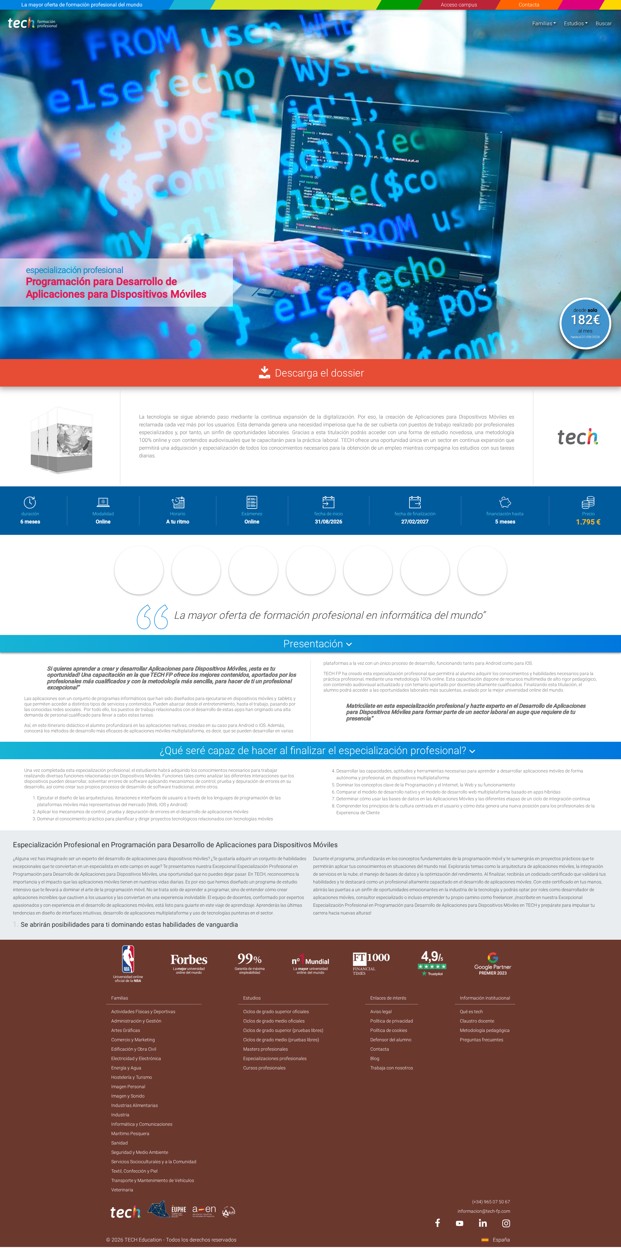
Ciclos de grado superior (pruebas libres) (283, 1030)
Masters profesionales (265, 1049)
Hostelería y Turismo (131, 1077)
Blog (374, 1058)
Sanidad (119, 1142)
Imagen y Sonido (128, 1096)
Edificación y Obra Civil (133, 1049)
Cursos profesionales (264, 1067)
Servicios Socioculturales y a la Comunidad (153, 1161)
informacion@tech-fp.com (484, 1211)
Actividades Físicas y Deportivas (143, 1011)
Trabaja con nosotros (391, 1067)
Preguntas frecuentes (481, 1039)
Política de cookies (388, 1030)
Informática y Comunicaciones (141, 1124)
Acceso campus (459, 5)
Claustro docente (477, 1021)
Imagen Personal (128, 1086)
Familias (542, 23)
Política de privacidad (391, 1021)
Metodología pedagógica (485, 1030)
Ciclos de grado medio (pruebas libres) (281, 1039)
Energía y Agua (126, 1067)
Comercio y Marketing (133, 1039)
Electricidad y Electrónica (136, 1058)
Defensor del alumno (390, 1039)
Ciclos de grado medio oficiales (274, 1021)
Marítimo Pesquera (130, 1133)
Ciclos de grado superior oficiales (276, 1011)
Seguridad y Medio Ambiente (139, 1152)
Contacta (529, 5)
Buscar (604, 23)
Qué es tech (471, 1011)
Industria (120, 1114)
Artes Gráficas (125, 1030)
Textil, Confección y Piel (134, 1171)
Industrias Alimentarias (134, 1105)
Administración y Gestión (136, 1021)
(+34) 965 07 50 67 (491, 1201)
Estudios (574, 23)
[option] (310, 184)
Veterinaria (122, 1189)
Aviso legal (381, 1011)
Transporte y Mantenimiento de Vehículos (152, 1180)
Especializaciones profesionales (275, 1058)
